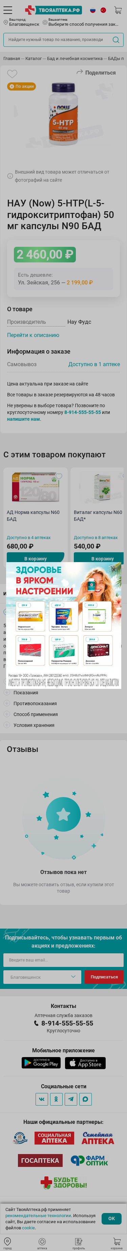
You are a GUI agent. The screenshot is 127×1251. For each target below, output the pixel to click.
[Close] (113, 569)
